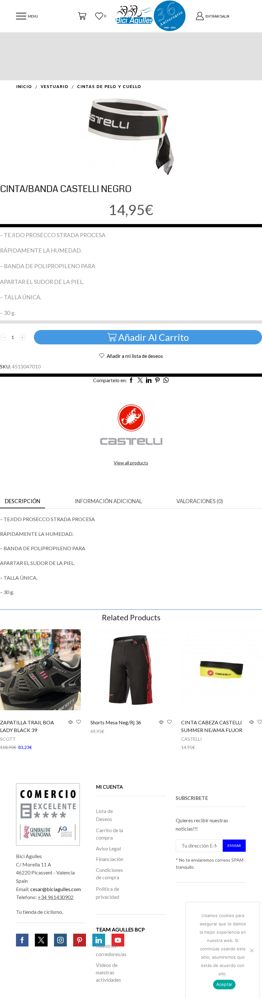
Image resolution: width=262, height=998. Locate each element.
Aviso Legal (108, 848)
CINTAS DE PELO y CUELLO (109, 87)
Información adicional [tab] (108, 501)
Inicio (24, 87)
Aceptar (224, 984)
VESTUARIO (54, 87)
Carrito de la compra (109, 834)
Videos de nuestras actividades (108, 972)
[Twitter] (41, 940)
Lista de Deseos (104, 815)
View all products (131, 462)
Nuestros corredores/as (111, 950)
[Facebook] (22, 940)
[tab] (22, 501)
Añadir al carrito (153, 337)
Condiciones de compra (109, 873)
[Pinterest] (79, 940)
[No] (251, 950)
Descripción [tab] (22, 501)
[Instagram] (60, 940)
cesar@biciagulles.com (55, 889)
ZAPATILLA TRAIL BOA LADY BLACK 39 (27, 726)
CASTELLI (191, 739)
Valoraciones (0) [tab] (199, 501)
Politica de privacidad (107, 893)
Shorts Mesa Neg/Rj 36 (115, 722)
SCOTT (8, 739)
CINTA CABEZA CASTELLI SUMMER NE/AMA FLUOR (211, 726)
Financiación (109, 859)
